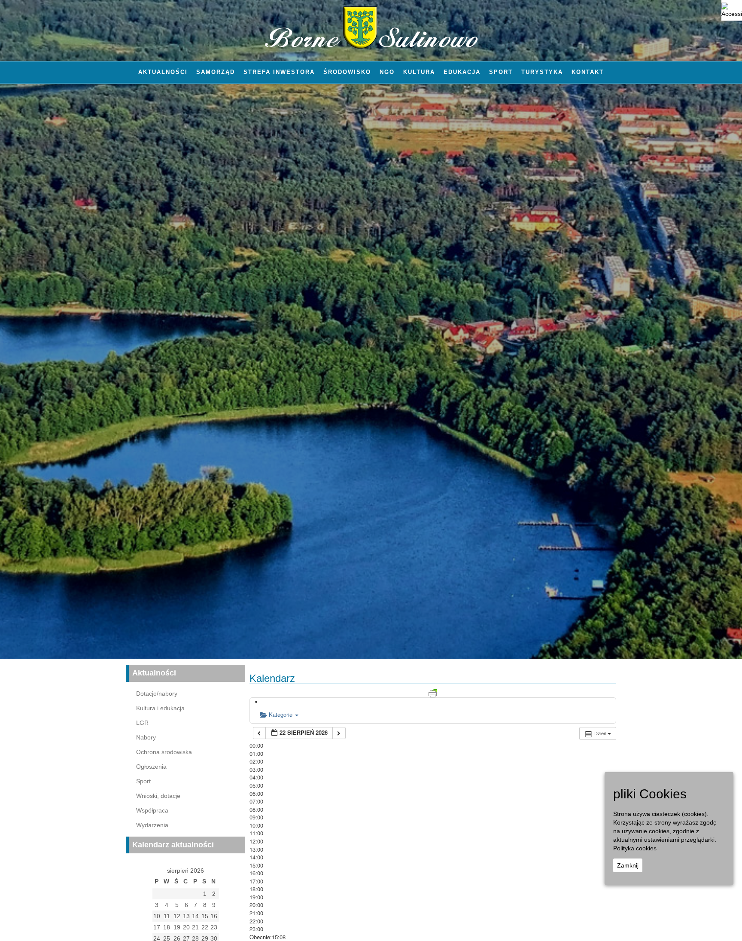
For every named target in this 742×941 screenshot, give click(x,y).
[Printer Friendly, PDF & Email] (433, 692)
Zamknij (628, 865)
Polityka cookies (635, 848)
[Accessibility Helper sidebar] (731, 10)
